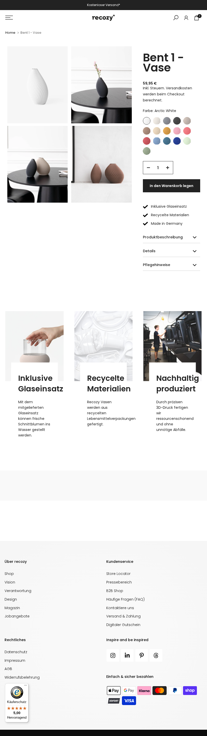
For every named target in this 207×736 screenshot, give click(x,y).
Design (11, 599)
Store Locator (118, 573)
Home (10, 32)
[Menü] (25, 686)
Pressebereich (119, 582)
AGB (8, 668)
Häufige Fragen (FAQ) (125, 599)
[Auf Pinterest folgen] (141, 655)
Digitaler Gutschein (123, 624)
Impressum (15, 660)
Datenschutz (16, 651)
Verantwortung (18, 590)
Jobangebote (17, 616)
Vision (10, 582)
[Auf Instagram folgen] (113, 655)
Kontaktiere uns (120, 607)
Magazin (12, 607)
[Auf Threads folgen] (156, 655)
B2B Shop (114, 590)
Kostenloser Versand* (103, 5)
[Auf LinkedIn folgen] (127, 655)
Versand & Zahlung (123, 616)
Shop (9, 573)
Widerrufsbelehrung (22, 677)
